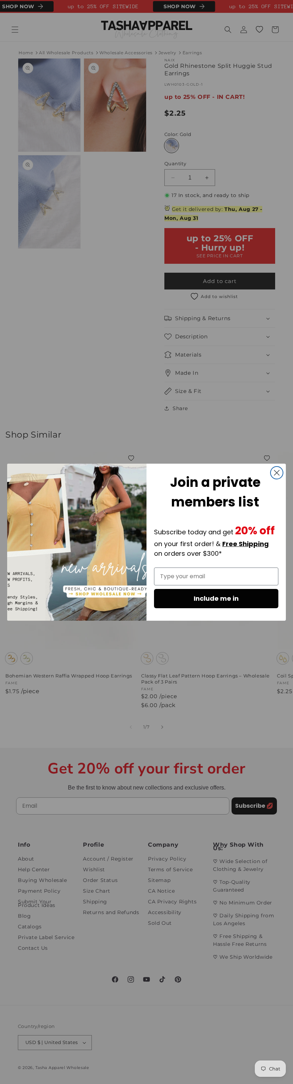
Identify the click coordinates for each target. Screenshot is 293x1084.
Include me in (216, 598)
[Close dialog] (276, 473)
